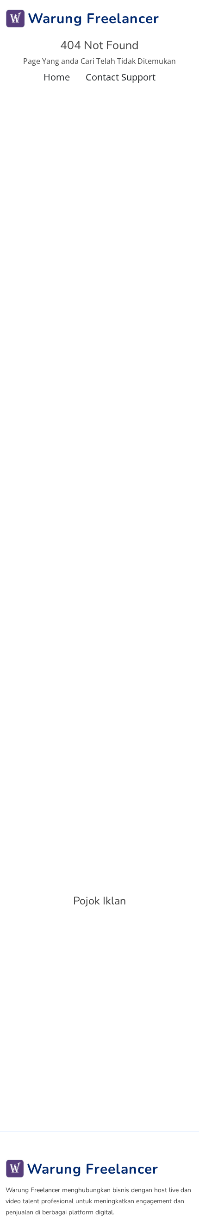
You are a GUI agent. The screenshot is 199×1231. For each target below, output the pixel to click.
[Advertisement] (99, 1017)
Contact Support (120, 77)
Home (57, 77)
